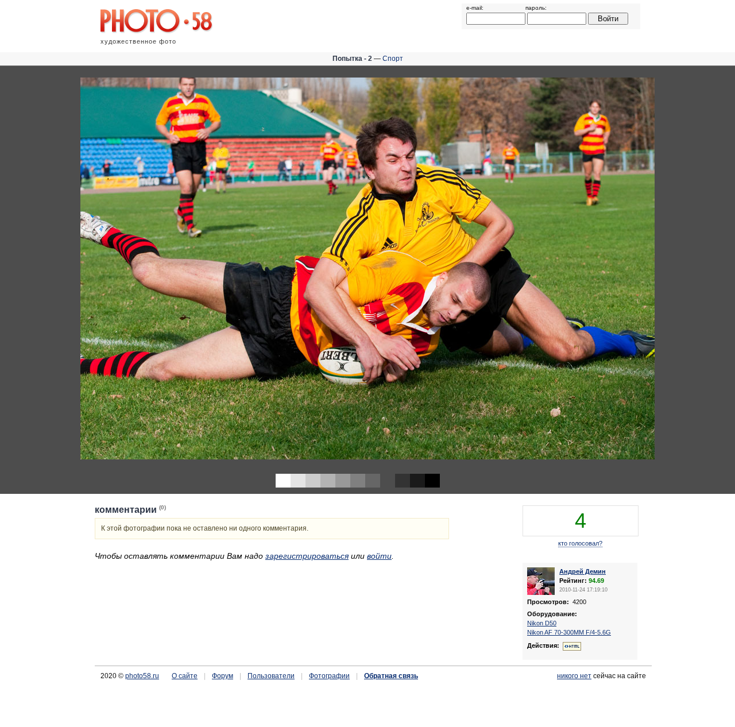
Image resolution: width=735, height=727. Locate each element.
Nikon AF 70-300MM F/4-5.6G (569, 632)
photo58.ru (142, 676)
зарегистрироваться (307, 555)
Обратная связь (391, 676)
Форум (222, 676)
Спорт (392, 59)
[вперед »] (551, 269)
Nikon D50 (541, 623)
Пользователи (271, 676)
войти (379, 555)
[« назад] (184, 269)
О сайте (185, 676)
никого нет (574, 676)
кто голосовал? (580, 543)
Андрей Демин (582, 571)
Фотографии (329, 676)
